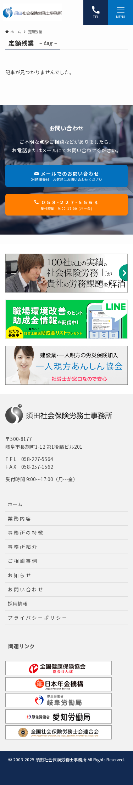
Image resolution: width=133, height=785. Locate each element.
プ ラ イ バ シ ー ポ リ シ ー (37, 617)
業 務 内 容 (19, 518)
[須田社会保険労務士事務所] (32, 12)
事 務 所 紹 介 (22, 546)
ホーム (15, 504)
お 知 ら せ (19, 575)
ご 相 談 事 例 (22, 560)
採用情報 (18, 603)
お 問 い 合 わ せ (25, 589)
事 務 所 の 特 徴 (25, 532)
